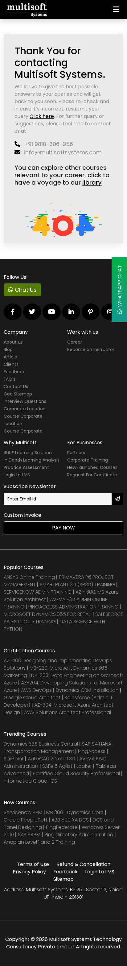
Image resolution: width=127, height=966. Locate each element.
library (92, 182)
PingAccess (91, 751)
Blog (8, 349)
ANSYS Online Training (29, 577)
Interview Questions (25, 401)
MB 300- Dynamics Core (75, 812)
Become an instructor (90, 349)
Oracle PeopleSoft (25, 819)
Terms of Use (33, 864)
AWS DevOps (37, 690)
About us (13, 342)
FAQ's (9, 379)
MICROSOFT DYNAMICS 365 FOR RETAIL (47, 614)
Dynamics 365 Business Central (41, 743)
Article (10, 357)
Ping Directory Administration (79, 834)
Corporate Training (87, 460)
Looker (84, 766)
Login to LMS (17, 475)
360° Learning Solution (28, 453)
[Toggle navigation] (116, 9)
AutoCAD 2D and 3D (51, 758)
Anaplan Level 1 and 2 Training (39, 842)
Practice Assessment (26, 467)
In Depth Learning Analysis (31, 460)
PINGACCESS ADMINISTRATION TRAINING (73, 606)
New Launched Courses (92, 467)
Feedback (14, 372)
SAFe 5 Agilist (57, 766)
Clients (11, 364)
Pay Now (63, 527)
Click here (42, 116)
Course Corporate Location (23, 420)
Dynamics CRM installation (88, 690)
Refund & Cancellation (83, 864)
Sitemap (63, 879)
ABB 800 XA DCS (70, 819)
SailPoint (14, 758)
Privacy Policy (29, 871)
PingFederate (62, 827)
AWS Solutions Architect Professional (67, 712)
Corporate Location (25, 409)
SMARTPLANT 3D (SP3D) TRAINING (77, 584)
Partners (76, 453)
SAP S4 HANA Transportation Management (57, 747)
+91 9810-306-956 (48, 144)
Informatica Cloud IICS (30, 780)
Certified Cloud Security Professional (76, 773)
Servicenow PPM (23, 812)
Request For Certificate (92, 475)
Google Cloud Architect (33, 697)
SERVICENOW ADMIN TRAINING (38, 592)
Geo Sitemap (18, 394)
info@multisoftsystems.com (62, 152)
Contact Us (16, 386)
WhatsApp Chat (119, 287)
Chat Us (25, 290)
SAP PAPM (30, 834)
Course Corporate (23, 431)
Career (74, 342)
